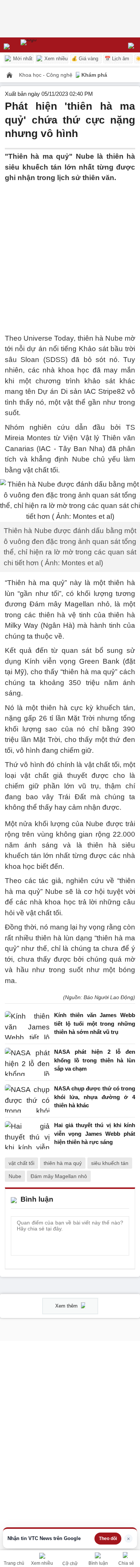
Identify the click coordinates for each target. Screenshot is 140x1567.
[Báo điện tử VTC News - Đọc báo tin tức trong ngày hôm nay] (46, 44)
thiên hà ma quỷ (63, 1163)
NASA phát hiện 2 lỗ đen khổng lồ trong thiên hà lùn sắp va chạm (94, 1060)
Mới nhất (22, 58)
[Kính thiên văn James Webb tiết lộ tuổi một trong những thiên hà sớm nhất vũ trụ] (27, 1025)
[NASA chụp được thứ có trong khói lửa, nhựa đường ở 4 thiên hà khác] (27, 1098)
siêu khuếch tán (109, 1163)
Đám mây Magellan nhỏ (59, 1176)
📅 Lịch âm (117, 58)
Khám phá (94, 75)
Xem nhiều (55, 58)
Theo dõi (108, 1538)
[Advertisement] (70, 253)
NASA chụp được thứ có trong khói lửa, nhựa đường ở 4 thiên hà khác (94, 1096)
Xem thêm (67, 1306)
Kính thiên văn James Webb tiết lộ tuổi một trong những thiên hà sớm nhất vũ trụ (94, 1023)
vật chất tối (21, 1163)
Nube (15, 1176)
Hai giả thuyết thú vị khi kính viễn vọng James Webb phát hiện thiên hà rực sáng (94, 1133)
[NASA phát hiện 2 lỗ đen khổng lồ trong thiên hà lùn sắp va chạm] (27, 1062)
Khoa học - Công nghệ (46, 75)
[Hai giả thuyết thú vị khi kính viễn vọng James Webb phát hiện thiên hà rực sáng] (27, 1135)
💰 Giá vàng (84, 58)
